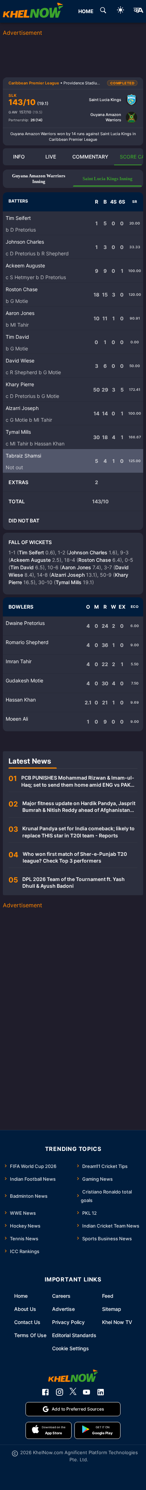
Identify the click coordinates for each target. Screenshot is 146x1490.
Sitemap (111, 1309)
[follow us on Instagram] (59, 1392)
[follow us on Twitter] (73, 1392)
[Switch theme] (120, 11)
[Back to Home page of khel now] (33, 11)
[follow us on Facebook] (45, 1392)
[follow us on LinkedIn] (100, 1392)
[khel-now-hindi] (138, 11)
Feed (107, 1296)
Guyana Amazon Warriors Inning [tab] (38, 178)
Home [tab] (86, 11)
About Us (25, 1309)
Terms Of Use (30, 1335)
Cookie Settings (70, 1348)
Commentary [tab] (90, 157)
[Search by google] (103, 11)
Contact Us (27, 1322)
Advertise (63, 1309)
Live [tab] (50, 157)
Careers (61, 1296)
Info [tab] (19, 157)
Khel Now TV (117, 1322)
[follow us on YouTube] (86, 1392)
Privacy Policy (68, 1322)
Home (21, 1296)
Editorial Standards (74, 1335)
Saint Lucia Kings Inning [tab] (108, 178)
